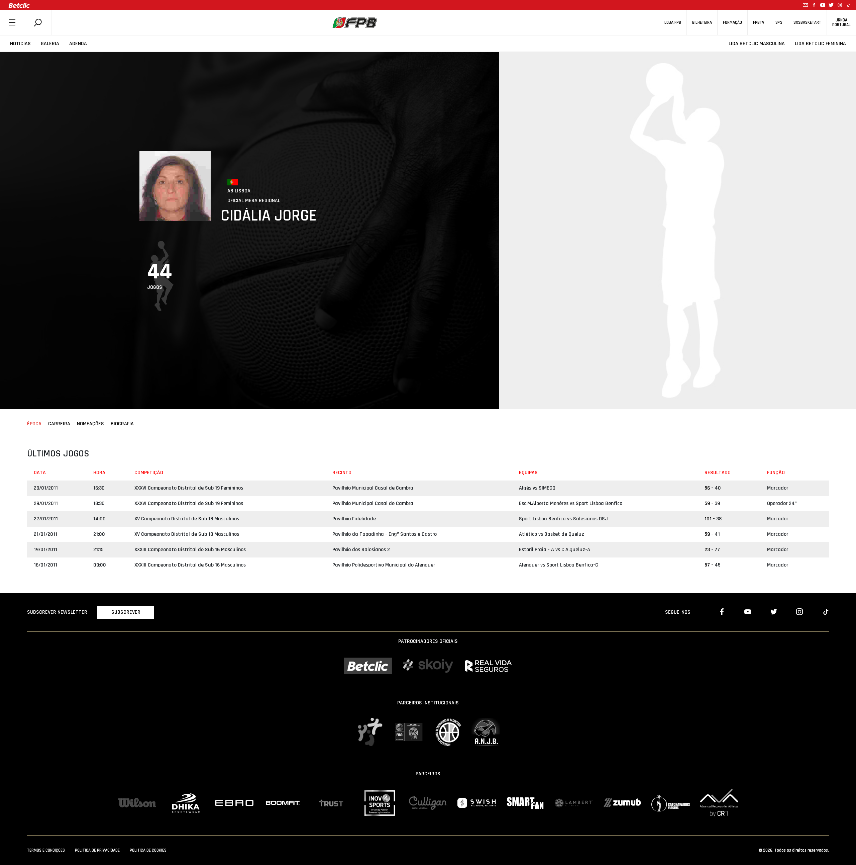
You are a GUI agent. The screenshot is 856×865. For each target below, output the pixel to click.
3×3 (778, 22)
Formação (732, 22)
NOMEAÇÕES (90, 424)
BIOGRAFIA (122, 424)
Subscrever (125, 612)
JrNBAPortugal (841, 22)
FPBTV (758, 22)
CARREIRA (59, 424)
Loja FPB (672, 22)
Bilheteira (702, 22)
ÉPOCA (34, 424)
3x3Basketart (807, 22)
